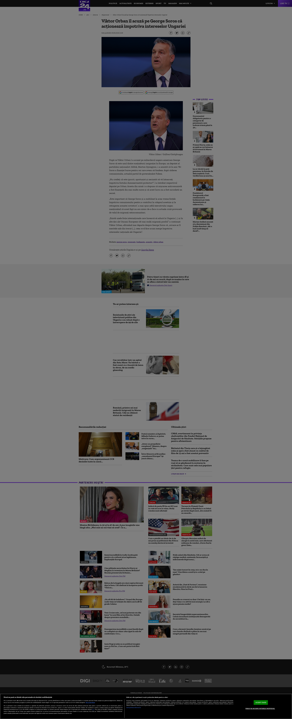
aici (93, 709)
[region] (146, 706)
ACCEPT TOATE (261, 702)
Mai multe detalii (90, 702)
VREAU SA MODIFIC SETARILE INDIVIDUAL (260, 708)
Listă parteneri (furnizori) (133, 707)
